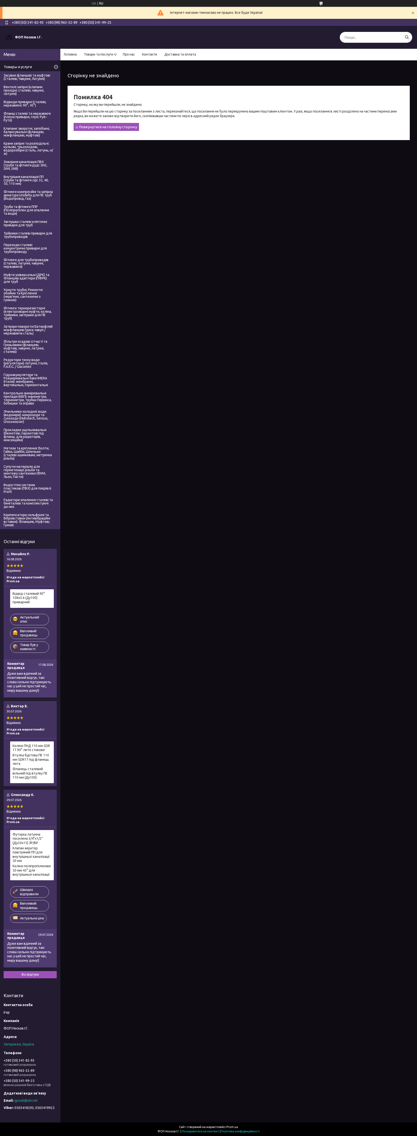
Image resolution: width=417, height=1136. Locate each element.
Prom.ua (232, 1127)
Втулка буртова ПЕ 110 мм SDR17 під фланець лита (31, 759)
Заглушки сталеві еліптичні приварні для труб (25, 223)
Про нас (129, 54)
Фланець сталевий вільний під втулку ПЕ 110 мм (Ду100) (30, 773)
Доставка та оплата (180, 54)
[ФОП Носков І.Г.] (9, 37)
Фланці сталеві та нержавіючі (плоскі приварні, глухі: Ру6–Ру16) (27, 117)
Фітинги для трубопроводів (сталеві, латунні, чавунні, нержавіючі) (26, 263)
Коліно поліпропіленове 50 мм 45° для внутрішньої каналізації (32, 870)
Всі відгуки (30, 974)
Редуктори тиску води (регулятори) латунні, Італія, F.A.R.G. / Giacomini (26, 363)
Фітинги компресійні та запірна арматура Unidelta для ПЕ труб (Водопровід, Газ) (28, 195)
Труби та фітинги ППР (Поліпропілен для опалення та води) (26, 210)
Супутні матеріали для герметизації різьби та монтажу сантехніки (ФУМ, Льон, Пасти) (25, 472)
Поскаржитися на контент (200, 1131)
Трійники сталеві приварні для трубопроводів (28, 235)
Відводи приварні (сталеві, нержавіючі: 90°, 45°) (25, 103)
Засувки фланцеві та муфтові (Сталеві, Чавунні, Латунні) (27, 77)
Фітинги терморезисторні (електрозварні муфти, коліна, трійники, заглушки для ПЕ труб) (28, 313)
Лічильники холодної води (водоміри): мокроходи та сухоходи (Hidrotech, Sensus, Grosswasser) (26, 417)
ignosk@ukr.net (26, 1100)
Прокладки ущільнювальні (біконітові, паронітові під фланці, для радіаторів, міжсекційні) (25, 435)
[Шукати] (406, 37)
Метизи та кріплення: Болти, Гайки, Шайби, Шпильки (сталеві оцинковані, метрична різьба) (28, 453)
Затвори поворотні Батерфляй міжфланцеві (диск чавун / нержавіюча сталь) (28, 330)
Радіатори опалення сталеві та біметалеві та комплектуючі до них (28, 503)
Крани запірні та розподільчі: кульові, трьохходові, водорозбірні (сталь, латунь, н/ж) (28, 149)
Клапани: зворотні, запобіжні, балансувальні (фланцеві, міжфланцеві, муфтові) (27, 132)
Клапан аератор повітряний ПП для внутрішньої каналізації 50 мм (31, 854)
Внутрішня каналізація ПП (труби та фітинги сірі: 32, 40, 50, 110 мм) (26, 180)
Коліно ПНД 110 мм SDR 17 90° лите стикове (31, 748)
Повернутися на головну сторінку (108, 127)
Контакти (149, 54)
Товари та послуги (98, 54)
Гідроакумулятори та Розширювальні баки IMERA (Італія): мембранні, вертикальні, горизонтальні (26, 380)
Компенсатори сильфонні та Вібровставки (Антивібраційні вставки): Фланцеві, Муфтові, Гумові (27, 520)
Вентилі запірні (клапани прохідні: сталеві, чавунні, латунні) (24, 90)
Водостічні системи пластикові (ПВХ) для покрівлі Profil (27, 488)
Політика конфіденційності (240, 1131)
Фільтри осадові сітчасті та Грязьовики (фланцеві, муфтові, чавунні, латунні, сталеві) (25, 347)
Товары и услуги (18, 67)
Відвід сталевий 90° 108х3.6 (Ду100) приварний (29, 598)
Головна (70, 54)
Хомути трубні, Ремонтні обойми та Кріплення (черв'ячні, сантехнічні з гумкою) (23, 295)
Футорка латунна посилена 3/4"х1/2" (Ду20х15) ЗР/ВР (28, 838)
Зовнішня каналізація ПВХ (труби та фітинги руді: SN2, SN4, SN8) (25, 165)
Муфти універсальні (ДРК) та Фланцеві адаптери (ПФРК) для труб (26, 278)
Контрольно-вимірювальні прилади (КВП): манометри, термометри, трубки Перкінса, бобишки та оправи (28, 398)
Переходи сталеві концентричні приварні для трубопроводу (25, 248)
